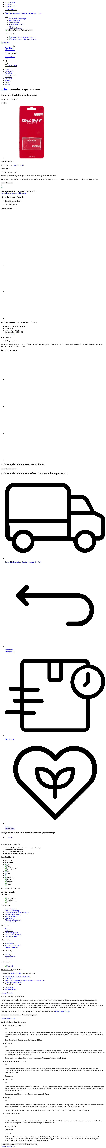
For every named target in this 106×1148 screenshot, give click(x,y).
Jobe (4, 89)
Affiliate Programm (11, 947)
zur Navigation (10, 2)
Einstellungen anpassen (29, 1015)
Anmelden (8, 929)
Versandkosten (14, 22)
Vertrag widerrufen (7, 993)
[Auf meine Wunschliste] (1, 185)
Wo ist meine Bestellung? (17, 19)
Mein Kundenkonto (11, 916)
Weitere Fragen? (10, 922)
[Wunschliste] (6, 60)
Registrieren (9, 931)
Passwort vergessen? (11, 933)
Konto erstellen (10, 57)
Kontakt (11, 26)
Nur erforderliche (15, 1015)
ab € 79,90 (23, 13)
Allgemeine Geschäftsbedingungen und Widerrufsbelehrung (24, 980)
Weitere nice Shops (11, 989)
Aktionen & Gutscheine (12, 920)
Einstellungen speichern (9, 1144)
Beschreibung (7, 337)
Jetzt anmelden (10, 50)
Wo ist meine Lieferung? (13, 934)
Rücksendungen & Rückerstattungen (17, 912)
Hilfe (6, 17)
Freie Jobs (8, 958)
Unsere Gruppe (10, 956)
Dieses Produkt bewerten (9, 469)
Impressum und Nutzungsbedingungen (17, 976)
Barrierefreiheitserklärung (13, 982)
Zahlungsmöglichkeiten (16, 24)
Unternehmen (9, 987)
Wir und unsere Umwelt (13, 945)
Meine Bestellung (10, 909)
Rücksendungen (14, 20)
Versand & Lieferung (12, 911)
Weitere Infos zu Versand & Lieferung (13, 193)
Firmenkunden (9, 918)
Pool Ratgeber (9, 943)
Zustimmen (5, 1015)
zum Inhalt (8, 4)
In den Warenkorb (7, 183)
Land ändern (17, 969)
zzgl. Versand (18, 165)
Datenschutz (9, 978)
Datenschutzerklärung (62, 1011)
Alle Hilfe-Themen (15, 28)
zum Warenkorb (10, 6)
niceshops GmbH (15, 973)
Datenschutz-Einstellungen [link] (13, 984)
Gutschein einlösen (11, 936)
